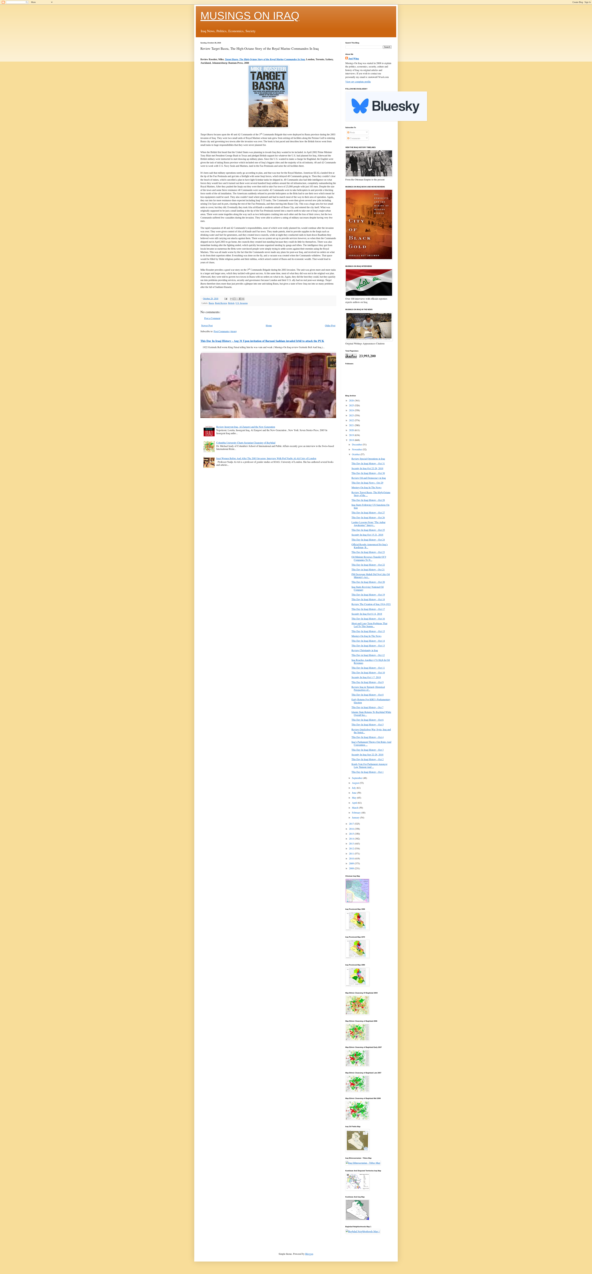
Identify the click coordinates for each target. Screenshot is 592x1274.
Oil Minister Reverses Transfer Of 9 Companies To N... (369, 558)
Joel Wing (353, 58)
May (354, 797)
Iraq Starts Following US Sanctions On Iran (370, 506)
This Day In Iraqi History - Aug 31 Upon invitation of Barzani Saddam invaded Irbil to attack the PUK (262, 341)
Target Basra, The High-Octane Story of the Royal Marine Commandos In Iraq (265, 59)
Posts (352, 132)
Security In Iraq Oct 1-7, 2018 (366, 677)
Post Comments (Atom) (225, 331)
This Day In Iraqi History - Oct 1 (368, 771)
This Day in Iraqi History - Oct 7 (367, 707)
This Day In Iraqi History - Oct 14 (368, 640)
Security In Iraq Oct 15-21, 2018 (367, 534)
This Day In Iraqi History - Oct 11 (368, 667)
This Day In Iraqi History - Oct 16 (368, 618)
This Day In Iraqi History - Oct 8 (368, 694)
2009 (352, 863)
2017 (352, 823)
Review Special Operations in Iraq (368, 458)
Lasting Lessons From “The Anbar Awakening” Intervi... (368, 524)
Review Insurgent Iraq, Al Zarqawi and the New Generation (245, 426)
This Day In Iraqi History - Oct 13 (368, 645)
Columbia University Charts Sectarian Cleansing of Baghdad (245, 442)
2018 (352, 440)
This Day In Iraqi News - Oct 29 (367, 482)
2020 (352, 430)
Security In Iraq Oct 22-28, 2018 (367, 468)
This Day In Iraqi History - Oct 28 (368, 500)
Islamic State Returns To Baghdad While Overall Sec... (371, 713)
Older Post (330, 325)
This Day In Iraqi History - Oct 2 (368, 759)
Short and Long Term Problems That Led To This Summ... (369, 625)
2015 (352, 833)
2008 (352, 868)
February (356, 812)
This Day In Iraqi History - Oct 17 (368, 609)
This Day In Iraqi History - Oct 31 (368, 463)
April (355, 802)
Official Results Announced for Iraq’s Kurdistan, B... (370, 546)
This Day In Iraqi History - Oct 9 (368, 682)
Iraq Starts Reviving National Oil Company (368, 588)
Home (269, 325)
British (231, 303)
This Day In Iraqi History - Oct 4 (368, 737)
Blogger (309, 1253)
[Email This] (231, 298)
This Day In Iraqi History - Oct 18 (368, 599)
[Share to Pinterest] (243, 298)
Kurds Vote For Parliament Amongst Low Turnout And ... (369, 765)
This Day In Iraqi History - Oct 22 (368, 564)
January (356, 817)
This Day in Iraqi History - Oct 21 (368, 569)
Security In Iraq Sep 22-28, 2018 (367, 754)
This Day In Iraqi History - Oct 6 (368, 719)
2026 (352, 400)
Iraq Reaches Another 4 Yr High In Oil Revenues (371, 661)
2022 (352, 420)
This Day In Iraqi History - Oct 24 (368, 539)
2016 (352, 828)
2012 (352, 848)
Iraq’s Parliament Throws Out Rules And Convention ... (371, 743)
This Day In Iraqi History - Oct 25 (368, 529)
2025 (352, 405)
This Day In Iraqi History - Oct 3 (368, 749)
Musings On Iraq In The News (366, 487)
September (357, 777)
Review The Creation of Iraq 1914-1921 (371, 604)
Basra (211, 303)
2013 (352, 843)
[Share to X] (237, 298)
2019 (352, 435)
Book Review (221, 303)
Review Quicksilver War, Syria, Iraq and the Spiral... (371, 731)
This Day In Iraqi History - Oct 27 (368, 512)
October (356, 454)
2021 (352, 425)
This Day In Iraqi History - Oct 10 (368, 672)
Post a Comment (212, 318)
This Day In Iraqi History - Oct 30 (368, 473)
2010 (352, 858)
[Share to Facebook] (240, 298)
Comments (354, 138)
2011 (352, 853)
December (357, 444)
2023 (352, 415)
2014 (352, 838)
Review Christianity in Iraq (365, 650)
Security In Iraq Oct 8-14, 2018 (367, 613)
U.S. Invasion (242, 303)
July (354, 787)
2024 (352, 410)
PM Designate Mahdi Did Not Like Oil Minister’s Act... (371, 576)
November (357, 449)
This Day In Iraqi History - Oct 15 (368, 631)
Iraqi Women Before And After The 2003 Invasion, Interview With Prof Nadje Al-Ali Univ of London (266, 458)
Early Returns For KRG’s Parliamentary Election (371, 701)
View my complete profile (358, 81)
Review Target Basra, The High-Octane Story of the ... (371, 494)
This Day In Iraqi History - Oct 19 (368, 594)
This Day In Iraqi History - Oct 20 (368, 581)
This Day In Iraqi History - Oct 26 (368, 517)
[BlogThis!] (234, 298)
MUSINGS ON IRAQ (249, 16)
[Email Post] (225, 298)
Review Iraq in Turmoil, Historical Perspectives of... (368, 688)
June (354, 792)
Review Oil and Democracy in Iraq (369, 477)
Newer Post (207, 325)
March (355, 807)
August (356, 782)
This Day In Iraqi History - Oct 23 (368, 552)
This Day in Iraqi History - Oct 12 (368, 655)
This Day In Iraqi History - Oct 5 (368, 724)
